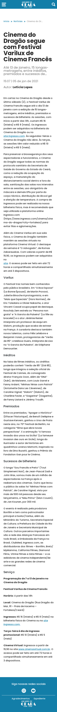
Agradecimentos (21, 698)
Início (6, 21)
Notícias (18, 21)
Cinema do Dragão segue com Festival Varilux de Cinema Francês (35, 21)
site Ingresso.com (14, 136)
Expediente (39, 698)
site (6, 263)
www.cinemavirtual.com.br (34, 649)
